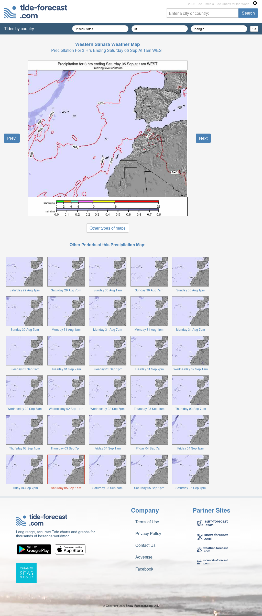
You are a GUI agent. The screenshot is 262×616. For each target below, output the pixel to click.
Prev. (11, 138)
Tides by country (19, 28)
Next (203, 138)
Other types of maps (108, 228)
